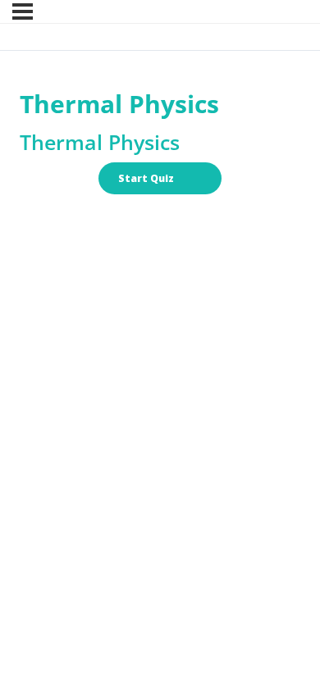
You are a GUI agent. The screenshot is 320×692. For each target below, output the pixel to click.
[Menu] (22, 11)
